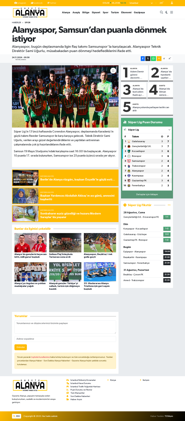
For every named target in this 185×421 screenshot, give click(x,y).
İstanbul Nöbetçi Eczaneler (83, 380)
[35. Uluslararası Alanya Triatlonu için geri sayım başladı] (100, 272)
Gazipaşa (139, 12)
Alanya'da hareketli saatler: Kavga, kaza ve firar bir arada (166, 74)
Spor (105, 12)
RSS (18, 416)
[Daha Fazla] (159, 58)
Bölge (85, 12)
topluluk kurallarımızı (40, 357)
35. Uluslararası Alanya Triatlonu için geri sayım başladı (97, 286)
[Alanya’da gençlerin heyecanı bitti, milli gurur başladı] (30, 242)
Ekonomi (126, 12)
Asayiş (76, 12)
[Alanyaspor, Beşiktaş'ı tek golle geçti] (100, 242)
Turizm (115, 12)
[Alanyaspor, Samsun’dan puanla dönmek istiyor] (65, 96)
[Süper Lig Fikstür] (169, 205)
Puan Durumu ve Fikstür (81, 390)
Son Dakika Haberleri (80, 396)
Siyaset (96, 12)
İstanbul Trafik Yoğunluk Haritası (85, 387)
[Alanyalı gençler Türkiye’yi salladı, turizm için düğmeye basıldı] (65, 272)
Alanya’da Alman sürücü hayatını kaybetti (164, 92)
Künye (113, 380)
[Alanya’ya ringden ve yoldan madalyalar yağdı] (30, 272)
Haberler (16, 23)
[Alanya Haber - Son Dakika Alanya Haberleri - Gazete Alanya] (30, 12)
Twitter (52, 3)
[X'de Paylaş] (147, 58)
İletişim (146, 380)
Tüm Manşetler (78, 393)
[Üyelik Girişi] (170, 3)
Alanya (66, 12)
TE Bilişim (169, 416)
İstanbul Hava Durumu (81, 383)
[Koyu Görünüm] (166, 12)
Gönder (20, 347)
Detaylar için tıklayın (147, 194)
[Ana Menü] (171, 12)
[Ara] (161, 12)
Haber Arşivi (76, 399)
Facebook (37, 3)
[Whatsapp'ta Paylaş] (153, 58)
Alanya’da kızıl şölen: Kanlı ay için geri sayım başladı (139, 92)
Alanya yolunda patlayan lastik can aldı (151, 109)
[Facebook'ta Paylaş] (143, 58)
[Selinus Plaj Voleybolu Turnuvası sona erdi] (65, 242)
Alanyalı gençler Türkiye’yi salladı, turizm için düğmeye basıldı (64, 286)
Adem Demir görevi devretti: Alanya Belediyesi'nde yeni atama (138, 74)
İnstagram (21, 3)
